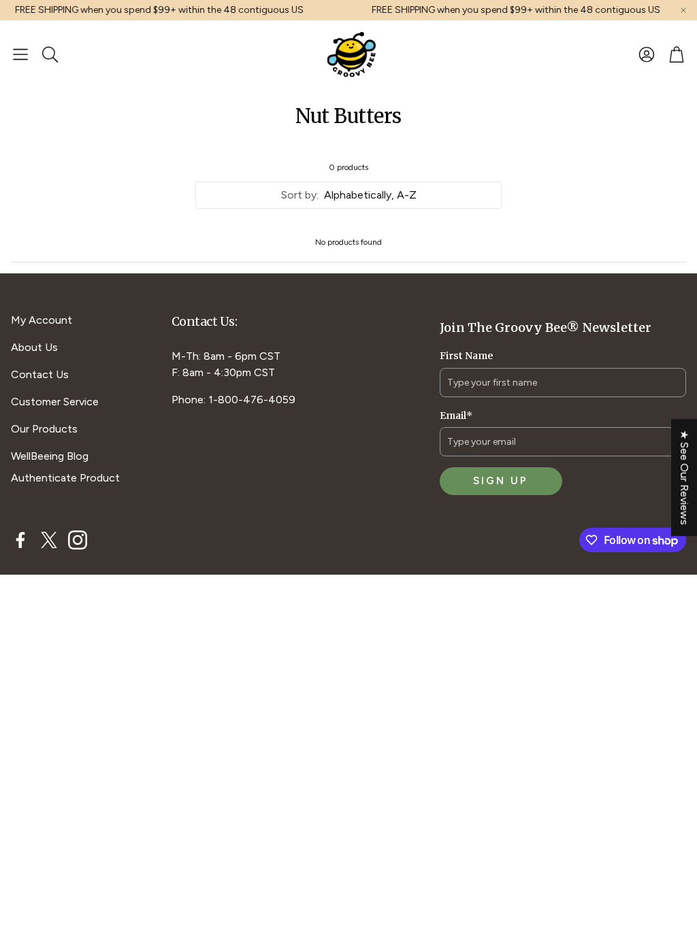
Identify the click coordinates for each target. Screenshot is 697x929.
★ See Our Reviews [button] (684, 477)
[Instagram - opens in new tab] (77, 540)
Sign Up (500, 481)
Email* (456, 415)
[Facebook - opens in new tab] (20, 540)
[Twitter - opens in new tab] (49, 540)
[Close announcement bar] (683, 10)
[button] (20, 54)
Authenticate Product (65, 477)
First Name (466, 356)
